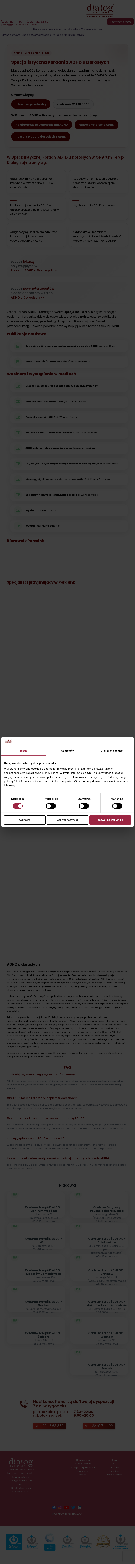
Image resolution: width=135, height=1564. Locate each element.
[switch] (51, 806)
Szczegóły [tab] (67, 750)
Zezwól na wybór (67, 819)
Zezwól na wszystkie (110, 819)
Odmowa (24, 819)
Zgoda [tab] (23, 750)
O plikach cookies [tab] (112, 750)
